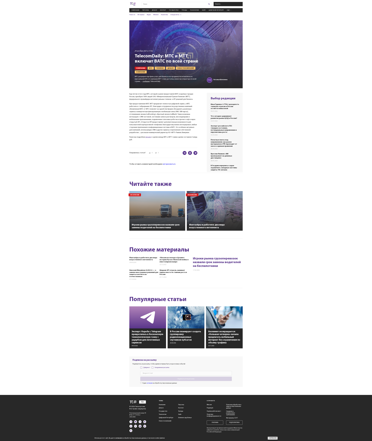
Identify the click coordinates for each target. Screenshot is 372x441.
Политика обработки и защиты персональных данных (233, 406)
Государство (174, 10)
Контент (163, 10)
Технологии (194, 10)
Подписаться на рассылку (186, 379)
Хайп (204, 10)
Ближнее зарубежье (185, 417)
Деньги (154, 10)
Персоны (145, 10)
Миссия (209, 404)
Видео (149, 14)
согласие (149, 383)
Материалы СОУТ (232, 418)
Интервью (140, 14)
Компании (135, 10)
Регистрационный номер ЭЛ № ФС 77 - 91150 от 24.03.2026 (137, 415)
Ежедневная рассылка (162, 367)
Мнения (155, 14)
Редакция (210, 408)
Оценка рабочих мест (214, 411)
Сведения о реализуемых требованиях (230, 413)
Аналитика (164, 14)
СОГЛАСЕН (273, 438)
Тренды (184, 10)
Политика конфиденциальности (214, 415)
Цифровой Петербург (216, 10)
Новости (132, 14)
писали (148, 137)
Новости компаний (165, 421)
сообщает (146, 81)
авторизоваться (169, 164)
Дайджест (146, 367)
